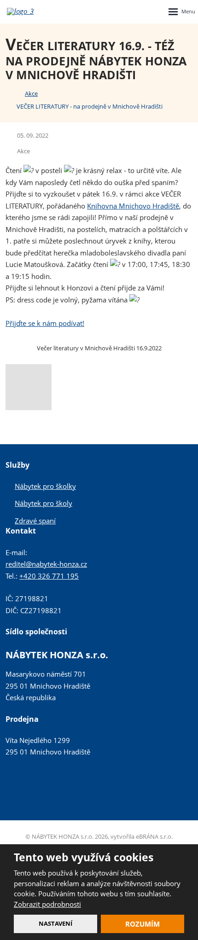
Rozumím (142, 923)
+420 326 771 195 (49, 575)
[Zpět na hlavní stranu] (28, 11)
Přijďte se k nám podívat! (45, 323)
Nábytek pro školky (45, 486)
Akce (23, 151)
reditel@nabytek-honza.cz (46, 564)
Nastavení (55, 923)
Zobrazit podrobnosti (47, 904)
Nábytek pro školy (43, 503)
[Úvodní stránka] (8, 93)
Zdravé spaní (35, 520)
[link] (133, 205)
